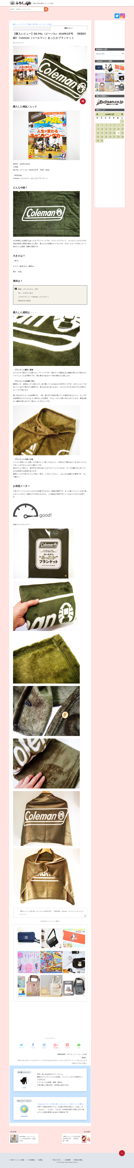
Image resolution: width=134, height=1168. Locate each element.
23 (98, 137)
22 (123, 133)
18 (106, 133)
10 (102, 129)
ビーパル (30, 1060)
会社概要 (67, 1160)
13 (114, 129)
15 (123, 129)
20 (114, 133)
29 (123, 137)
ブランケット (71, 1060)
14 (118, 129)
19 (110, 133)
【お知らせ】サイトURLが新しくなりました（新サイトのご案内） (60, 1104)
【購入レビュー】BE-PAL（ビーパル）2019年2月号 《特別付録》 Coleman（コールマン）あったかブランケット (52, 912)
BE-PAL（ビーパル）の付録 (77, 1054)
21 (118, 133)
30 (98, 141)
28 (118, 137)
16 (98, 133)
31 (102, 141)
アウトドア (40, 1060)
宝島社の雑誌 (78, 1160)
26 (110, 137)
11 (106, 129)
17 (102, 133)
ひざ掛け (83, 1063)
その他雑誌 (31, 1160)
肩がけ (75, 1063)
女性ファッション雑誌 (17, 1160)
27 (114, 137)
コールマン (60, 1060)
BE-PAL (21, 1060)
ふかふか (82, 1060)
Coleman (50, 1060)
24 (102, 137)
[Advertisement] (50, 1018)
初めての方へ (57, 1160)
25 (106, 137)
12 (110, 129)
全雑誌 (40, 1160)
